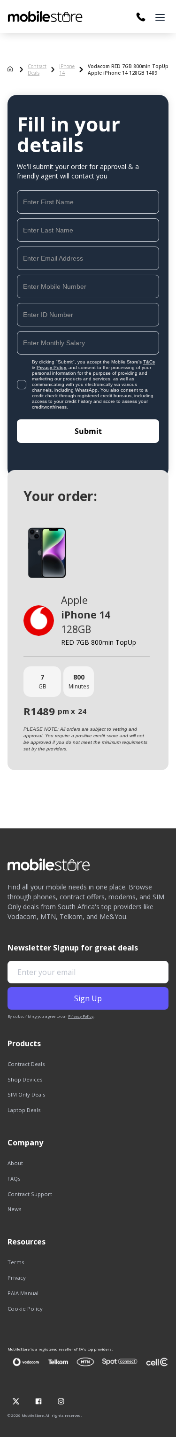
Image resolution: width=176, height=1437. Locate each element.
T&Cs (149, 361)
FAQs (14, 1178)
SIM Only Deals (26, 1094)
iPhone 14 (67, 69)
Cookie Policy (25, 1308)
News (14, 1209)
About (15, 1163)
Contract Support (30, 1194)
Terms (16, 1262)
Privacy (17, 1277)
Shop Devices (25, 1079)
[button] (160, 17)
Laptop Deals (24, 1109)
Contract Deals (37, 69)
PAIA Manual (23, 1293)
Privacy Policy (51, 367)
